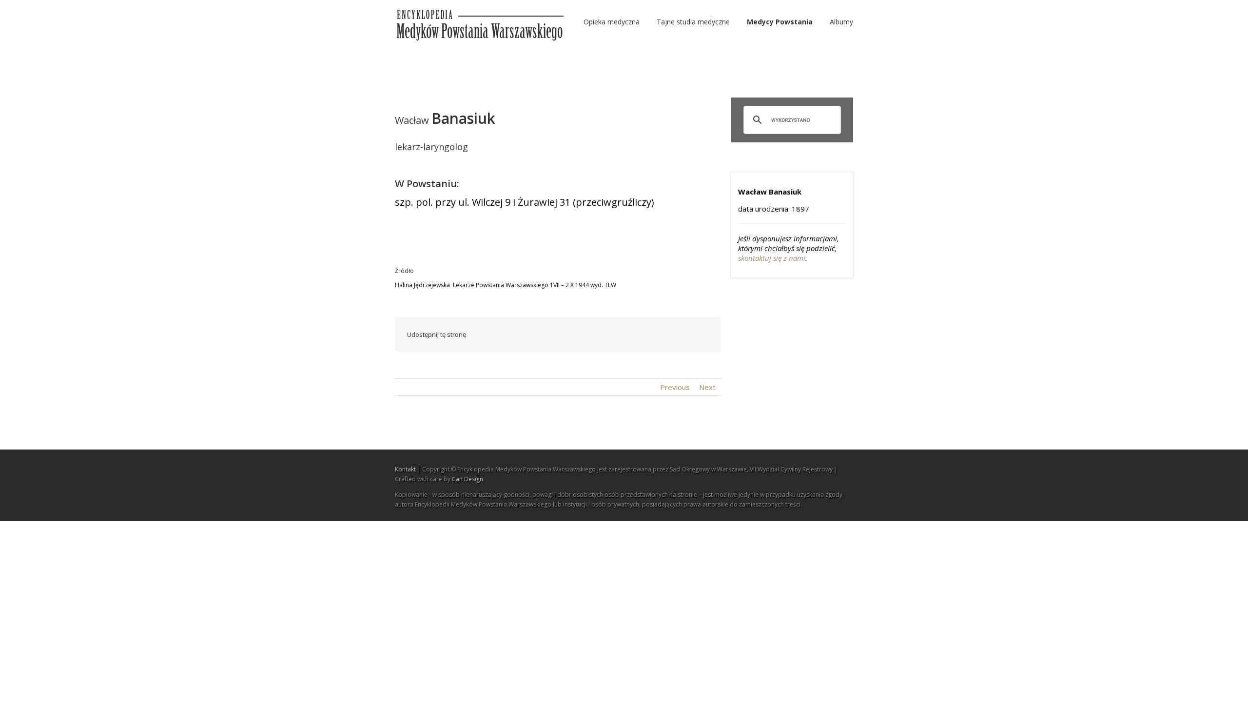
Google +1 (656, 335)
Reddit (610, 334)
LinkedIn (588, 334)
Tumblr (633, 334)
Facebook (548, 335)
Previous (675, 387)
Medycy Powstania (780, 21)
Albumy (841, 21)
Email (702, 334)
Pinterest (679, 335)
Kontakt (405, 469)
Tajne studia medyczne (693, 21)
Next (707, 387)
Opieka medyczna (612, 21)
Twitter (568, 334)
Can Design (467, 479)
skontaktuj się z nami (771, 258)
